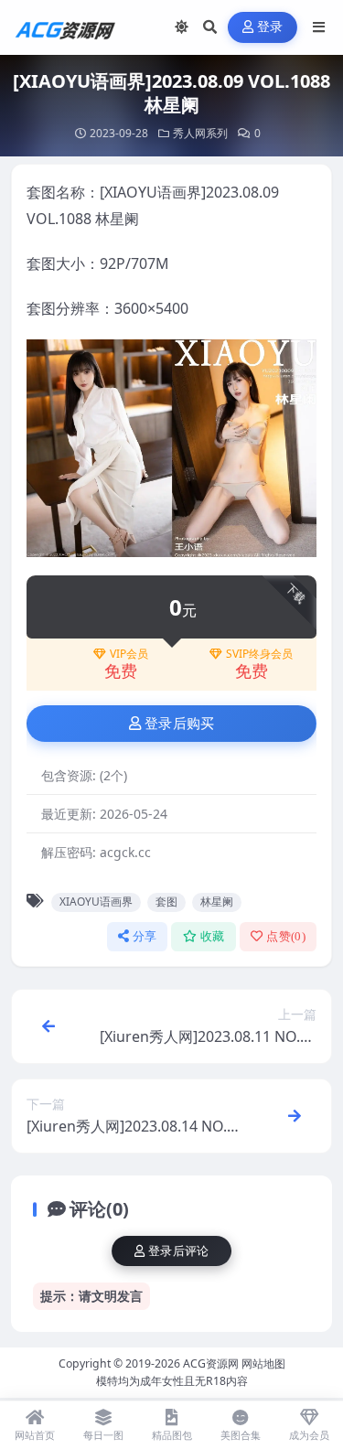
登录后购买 (180, 723)
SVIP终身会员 (259, 654)
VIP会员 (129, 654)
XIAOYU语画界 (96, 901)
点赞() (285, 936)
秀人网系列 (200, 133)
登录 (270, 27)
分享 (145, 936)
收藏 (212, 936)
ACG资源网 (211, 1363)
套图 (166, 901)
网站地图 (263, 1363)
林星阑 (216, 901)
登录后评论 (178, 1251)
